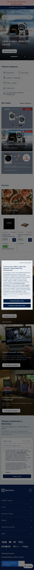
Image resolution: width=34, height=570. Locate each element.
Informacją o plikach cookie (13, 294)
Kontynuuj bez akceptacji (25, 262)
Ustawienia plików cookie (17, 301)
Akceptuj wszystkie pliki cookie (17, 305)
